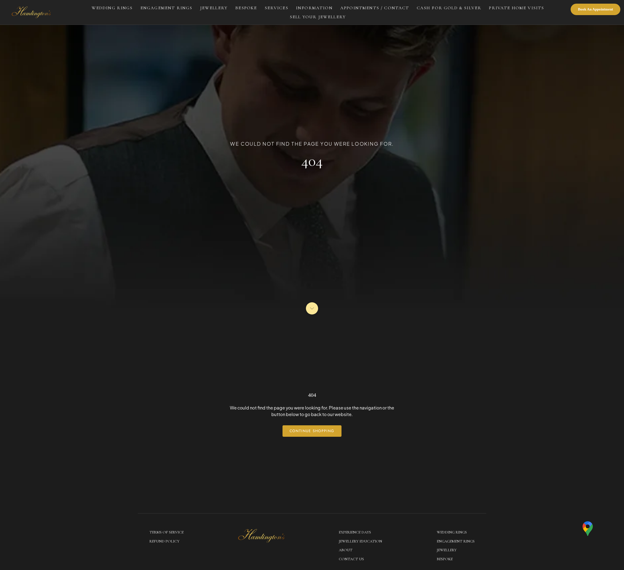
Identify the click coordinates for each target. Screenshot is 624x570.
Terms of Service (166, 532)
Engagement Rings (166, 7)
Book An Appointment (595, 9)
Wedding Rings (112, 7)
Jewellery (214, 7)
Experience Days (355, 532)
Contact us (351, 559)
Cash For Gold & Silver (449, 7)
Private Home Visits (516, 7)
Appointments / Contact (374, 7)
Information (314, 7)
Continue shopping (312, 431)
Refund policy (164, 541)
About (345, 550)
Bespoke (246, 7)
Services (276, 7)
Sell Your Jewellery (318, 16)
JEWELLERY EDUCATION (360, 541)
